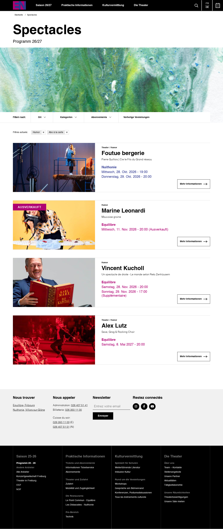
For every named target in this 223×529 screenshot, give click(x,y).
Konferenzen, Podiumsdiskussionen (133, 493)
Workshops (121, 484)
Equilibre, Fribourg (24, 405)
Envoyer (103, 416)
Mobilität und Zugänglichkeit (80, 488)
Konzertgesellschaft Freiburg (31, 476)
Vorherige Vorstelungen (136, 117)
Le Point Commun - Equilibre (80, 500)
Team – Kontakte (173, 467)
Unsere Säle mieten (174, 501)
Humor (36, 132)
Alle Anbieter (22, 472)
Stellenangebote (172, 472)
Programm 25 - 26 (26, 463)
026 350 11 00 (73, 410)
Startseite (19, 15)
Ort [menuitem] (40, 117)
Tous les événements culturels (130, 497)
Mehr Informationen (191, 184)
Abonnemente (73, 472)
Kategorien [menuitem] (66, 117)
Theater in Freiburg (26, 480)
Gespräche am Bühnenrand (129, 488)
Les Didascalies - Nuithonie (80, 505)
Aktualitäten (170, 480)
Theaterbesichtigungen (176, 497)
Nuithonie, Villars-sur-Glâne (29, 410)
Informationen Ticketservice (80, 467)
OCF (18, 485)
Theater (105, 148)
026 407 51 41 (79, 405)
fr (207, 3)
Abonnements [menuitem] (99, 117)
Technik (69, 517)
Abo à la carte (56, 132)
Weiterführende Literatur (127, 467)
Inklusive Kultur (123, 472)
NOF (18, 489)
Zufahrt (69, 484)
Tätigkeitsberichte (173, 485)
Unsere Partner (172, 476)
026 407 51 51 (61, 427)
